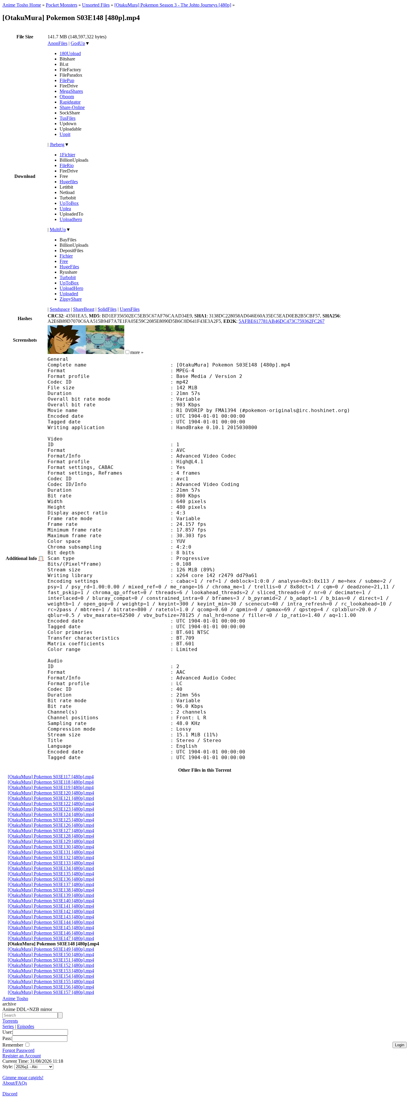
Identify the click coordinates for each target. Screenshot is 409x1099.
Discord (9, 1093)
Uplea (65, 208)
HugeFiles (69, 266)
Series (8, 1026)
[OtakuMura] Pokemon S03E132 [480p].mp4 (51, 857)
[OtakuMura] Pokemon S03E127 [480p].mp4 (51, 830)
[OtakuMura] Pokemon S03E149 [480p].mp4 (51, 949)
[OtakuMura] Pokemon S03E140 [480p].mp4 (51, 900)
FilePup (67, 80)
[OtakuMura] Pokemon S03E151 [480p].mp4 (51, 959)
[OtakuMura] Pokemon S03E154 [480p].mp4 (51, 976)
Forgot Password (18, 1050)
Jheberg (57, 144)
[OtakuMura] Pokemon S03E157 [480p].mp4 (51, 992)
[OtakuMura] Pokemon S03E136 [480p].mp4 (51, 879)
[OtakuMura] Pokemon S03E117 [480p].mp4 (51, 776)
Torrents (10, 1021)
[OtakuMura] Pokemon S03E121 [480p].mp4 (51, 798)
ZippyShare (71, 299)
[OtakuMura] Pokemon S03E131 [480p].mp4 (51, 852)
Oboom (67, 96)
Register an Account (21, 1055)
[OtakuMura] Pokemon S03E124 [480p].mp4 (51, 814)
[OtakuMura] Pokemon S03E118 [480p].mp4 (51, 782)
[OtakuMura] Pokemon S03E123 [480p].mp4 (51, 809)
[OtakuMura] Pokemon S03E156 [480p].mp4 (51, 986)
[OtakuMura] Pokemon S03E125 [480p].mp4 (51, 819)
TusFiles (67, 118)
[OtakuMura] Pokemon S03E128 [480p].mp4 (51, 835)
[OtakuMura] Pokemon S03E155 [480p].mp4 (51, 981)
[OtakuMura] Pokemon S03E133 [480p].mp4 (51, 862)
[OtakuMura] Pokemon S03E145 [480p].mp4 (51, 927)
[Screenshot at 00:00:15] (67, 352)
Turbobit (68, 277)
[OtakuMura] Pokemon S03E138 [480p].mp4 (51, 889)
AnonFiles (57, 43)
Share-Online (72, 107)
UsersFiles (130, 309)
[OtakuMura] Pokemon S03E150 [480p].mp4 (51, 954)
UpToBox (69, 203)
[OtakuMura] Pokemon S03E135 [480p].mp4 (51, 873)
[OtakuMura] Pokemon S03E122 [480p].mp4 (51, 803)
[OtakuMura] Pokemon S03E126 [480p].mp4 (51, 825)
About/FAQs (14, 1083)
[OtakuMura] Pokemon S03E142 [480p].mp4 (51, 911)
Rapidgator (70, 102)
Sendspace (60, 309)
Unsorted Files (96, 4)
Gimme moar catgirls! (22, 1077)
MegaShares (71, 91)
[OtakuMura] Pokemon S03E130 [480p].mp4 (51, 846)
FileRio (67, 165)
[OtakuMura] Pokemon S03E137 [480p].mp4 (51, 884)
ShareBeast (83, 309)
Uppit (65, 134)
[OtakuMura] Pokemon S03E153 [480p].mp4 (51, 970)
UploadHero (71, 288)
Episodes (25, 1026)
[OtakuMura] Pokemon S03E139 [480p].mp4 (51, 895)
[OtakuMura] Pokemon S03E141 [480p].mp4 (51, 906)
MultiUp (58, 229)
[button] (127, 352)
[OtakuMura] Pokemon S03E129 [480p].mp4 (51, 841)
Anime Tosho (15, 998)
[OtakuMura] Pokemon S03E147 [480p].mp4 (51, 938)
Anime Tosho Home (21, 4)
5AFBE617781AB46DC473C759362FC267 (282, 321)
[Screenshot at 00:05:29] (105, 352)
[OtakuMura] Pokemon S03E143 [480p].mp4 (51, 916)
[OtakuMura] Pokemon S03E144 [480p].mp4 (51, 922)
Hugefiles (69, 181)
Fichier (66, 255)
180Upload (70, 53)
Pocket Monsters (61, 4)
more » (136, 352)
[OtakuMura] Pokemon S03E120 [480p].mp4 (51, 792)
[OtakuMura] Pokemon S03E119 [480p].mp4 (51, 787)
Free (64, 261)
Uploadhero (71, 219)
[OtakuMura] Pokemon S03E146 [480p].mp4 (51, 932)
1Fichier (67, 154)
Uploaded (69, 293)
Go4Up (78, 43)
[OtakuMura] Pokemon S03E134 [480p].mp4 (51, 868)
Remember (13, 1044)
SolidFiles (107, 309)
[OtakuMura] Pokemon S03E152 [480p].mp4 (51, 965)
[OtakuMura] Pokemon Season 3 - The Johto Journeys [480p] (172, 4)
